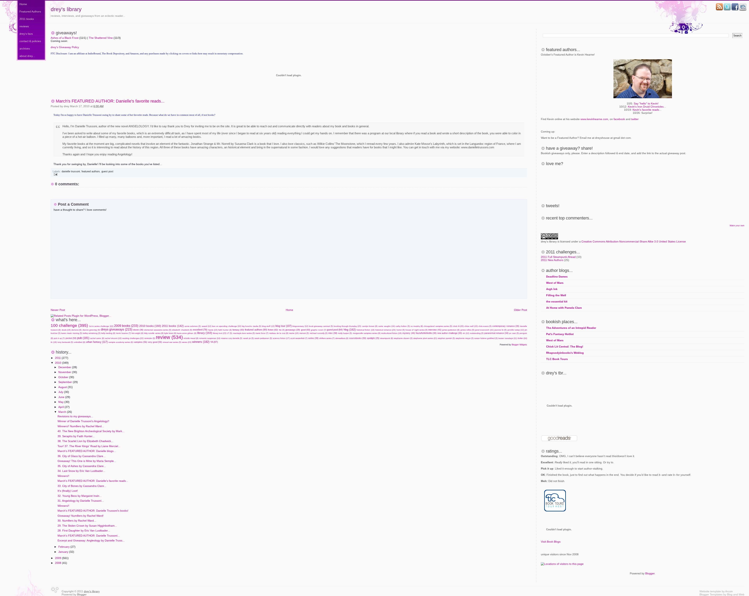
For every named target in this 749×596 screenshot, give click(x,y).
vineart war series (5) (172, 342)
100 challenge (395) (69, 325)
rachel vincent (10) (113, 338)
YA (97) (214, 342)
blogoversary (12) (300, 326)
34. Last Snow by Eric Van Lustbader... (81, 470)
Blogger (650, 573)
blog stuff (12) (268, 326)
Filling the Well (556, 295)
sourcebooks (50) (357, 338)
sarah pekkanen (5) (263, 338)
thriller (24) (522, 338)
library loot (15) (219, 333)
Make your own (737, 225)
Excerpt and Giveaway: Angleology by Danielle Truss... (91, 540)
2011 (58, 357)
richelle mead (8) (191, 338)
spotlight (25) (373, 338)
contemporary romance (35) (505, 326)
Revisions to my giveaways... (75, 416)
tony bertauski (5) (65, 342)
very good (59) (155, 342)
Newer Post (58, 309)
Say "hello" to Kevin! (646, 103)
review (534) (169, 337)
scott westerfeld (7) (298, 338)
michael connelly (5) (318, 333)
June (61, 397)
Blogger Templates (710, 594)
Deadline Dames (557, 276)
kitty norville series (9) (153, 333)
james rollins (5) (467, 330)
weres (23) (186, 342)
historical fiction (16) (365, 330)
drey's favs (26, 33)
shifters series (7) (327, 338)
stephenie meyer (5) (465, 338)
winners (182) (200, 341)
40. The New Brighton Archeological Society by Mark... (91, 431)
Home (23, 4)
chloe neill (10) (470, 326)
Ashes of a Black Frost (64, 37)
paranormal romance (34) (496, 333)
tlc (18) (54, 342)
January (63, 551)
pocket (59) (71, 338)
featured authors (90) (256, 329)
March (62, 411)
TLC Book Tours (557, 359)
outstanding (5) (477, 333)
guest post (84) (335, 329)
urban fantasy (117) (97, 341)
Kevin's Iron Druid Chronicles (646, 106)
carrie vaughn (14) (386, 326)
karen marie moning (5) (71, 333)
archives (25, 48)
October (63, 377)
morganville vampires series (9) (366, 333)
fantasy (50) (238, 330)
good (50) (305, 330)
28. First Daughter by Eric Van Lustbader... (84, 530)
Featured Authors (30, 11)
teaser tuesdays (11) (507, 338)
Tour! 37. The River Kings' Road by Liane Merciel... (89, 446)
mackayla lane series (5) (244, 333)
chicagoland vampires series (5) (438, 326)
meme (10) (294, 333)
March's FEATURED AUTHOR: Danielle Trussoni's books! (93, 510)
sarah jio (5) (248, 338)
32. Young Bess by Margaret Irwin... (80, 495)
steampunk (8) (386, 338)
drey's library (66, 9)
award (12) (206, 326)
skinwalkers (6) (341, 338)
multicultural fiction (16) (391, 333)
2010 (58, 362)
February (64, 546)
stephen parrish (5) (446, 338)
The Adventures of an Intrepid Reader (571, 327)
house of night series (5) (417, 330)
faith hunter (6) (225, 330)
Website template (710, 591)
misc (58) (332, 333)
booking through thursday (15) (347, 326)
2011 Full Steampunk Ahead (558, 256)
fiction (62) (273, 330)
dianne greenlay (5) (91, 330)
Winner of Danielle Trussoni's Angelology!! (83, 421)
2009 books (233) (126, 325)
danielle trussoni (71, 171)
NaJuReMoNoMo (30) (426, 333)
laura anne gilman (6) (186, 333)
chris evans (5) (485, 326)
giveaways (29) (292, 330)
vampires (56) (140, 342)
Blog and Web (735, 594)
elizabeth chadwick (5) (182, 330)
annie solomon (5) (193, 326)
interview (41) (434, 330)
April (61, 407)
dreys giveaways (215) (116, 329)
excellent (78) (200, 329)
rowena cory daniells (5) (231, 338)
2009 (58, 558)
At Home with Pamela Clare (564, 307)
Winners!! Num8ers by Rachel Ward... (81, 426)
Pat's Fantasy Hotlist (560, 334)
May (61, 401)
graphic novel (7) (318, 330)
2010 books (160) (150, 325)
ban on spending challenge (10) (226, 326)
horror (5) (401, 330)
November (65, 372)
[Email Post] (55, 174)
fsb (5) (282, 330)
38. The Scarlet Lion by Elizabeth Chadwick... (85, 441)
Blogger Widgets (519, 344)
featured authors (91, 171)
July (61, 392)
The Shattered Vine (101, 37)
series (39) (313, 338)
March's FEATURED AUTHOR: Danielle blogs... (87, 451)
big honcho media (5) (251, 326)
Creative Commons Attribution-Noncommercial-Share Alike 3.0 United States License (633, 241)
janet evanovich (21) (484, 330)
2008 (58, 562)
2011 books (27, 18)
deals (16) (66, 330)
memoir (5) (304, 333)
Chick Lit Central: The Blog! (564, 346)
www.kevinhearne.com (594, 119)
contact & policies (30, 41)
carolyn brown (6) (369, 326)
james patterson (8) (451, 330)
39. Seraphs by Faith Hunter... (76, 436)
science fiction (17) (281, 338)
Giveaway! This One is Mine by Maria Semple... (87, 460)
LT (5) (229, 333)
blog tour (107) (283, 326)
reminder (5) (149, 338)
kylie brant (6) (170, 333)
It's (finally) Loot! (68, 490)
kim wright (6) (137, 333)
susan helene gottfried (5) (486, 338)
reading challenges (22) (133, 338)
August (63, 387)
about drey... (27, 55)
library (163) (204, 332)
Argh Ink (551, 289)
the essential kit (556, 301)
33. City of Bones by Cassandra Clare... (82, 485)
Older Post (520, 309)
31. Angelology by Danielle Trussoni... (81, 500)
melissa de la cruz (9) (278, 333)
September (65, 382)
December (65, 367)
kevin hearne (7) (123, 333)
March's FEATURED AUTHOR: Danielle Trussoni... (89, 535)
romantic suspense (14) (209, 338)
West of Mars (555, 282)
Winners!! (63, 476)
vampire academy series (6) (120, 342)
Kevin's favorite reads (646, 109)
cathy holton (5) (403, 326)
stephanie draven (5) (403, 338)
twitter (635, 119)
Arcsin (729, 591)
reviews (24, 26)
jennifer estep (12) (516, 330)
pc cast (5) (514, 333)
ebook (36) (138, 330)
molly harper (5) (345, 333)
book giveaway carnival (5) (321, 326)
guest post (107, 171)
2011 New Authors (552, 260)
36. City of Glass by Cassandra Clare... (82, 456)
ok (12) (466, 333)
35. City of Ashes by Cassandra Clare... (82, 466)
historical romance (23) (385, 330)
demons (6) (76, 330)
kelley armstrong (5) (91, 333)
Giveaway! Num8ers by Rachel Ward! (81, 515)
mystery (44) (408, 333)
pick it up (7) (59, 338)
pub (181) (83, 338)
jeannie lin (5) (500, 330)
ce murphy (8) (417, 326)
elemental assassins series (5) (157, 330)
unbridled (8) (79, 342)
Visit (551, 541)
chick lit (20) (458, 326)
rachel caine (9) (97, 338)
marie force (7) (262, 333)
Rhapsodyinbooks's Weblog (565, 352)
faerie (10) (212, 330)
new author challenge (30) (449, 333)
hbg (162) (350, 329)
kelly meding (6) (108, 333)
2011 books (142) (173, 325)
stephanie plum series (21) (425, 338)
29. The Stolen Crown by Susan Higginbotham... (87, 525)
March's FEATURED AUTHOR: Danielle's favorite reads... (110, 101)
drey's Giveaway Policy (65, 47)
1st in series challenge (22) (101, 326)
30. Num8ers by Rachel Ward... (77, 520)
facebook (619, 119)
